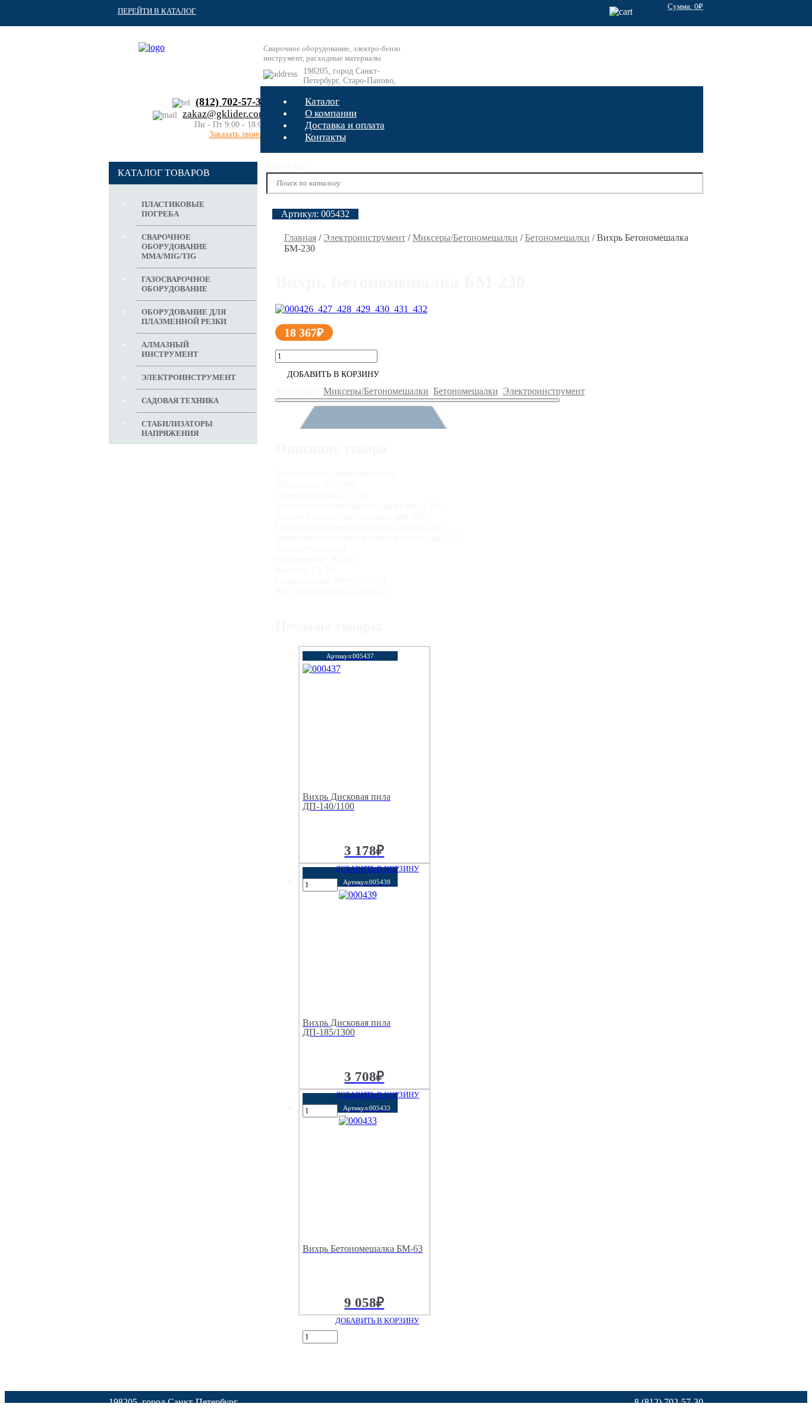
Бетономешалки (557, 238)
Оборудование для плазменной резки (183, 316)
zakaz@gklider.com (224, 114)
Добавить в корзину (333, 374)
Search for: (286, 167)
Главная (300, 238)
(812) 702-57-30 (231, 102)
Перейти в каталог (157, 11)
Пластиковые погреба (172, 209)
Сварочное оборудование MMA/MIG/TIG (174, 246)
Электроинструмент (364, 238)
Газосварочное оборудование (175, 284)
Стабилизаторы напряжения (177, 428)
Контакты (325, 137)
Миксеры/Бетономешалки (465, 238)
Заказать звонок (237, 134)
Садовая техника (180, 400)
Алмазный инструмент (170, 349)
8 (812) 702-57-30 (668, 1402)
